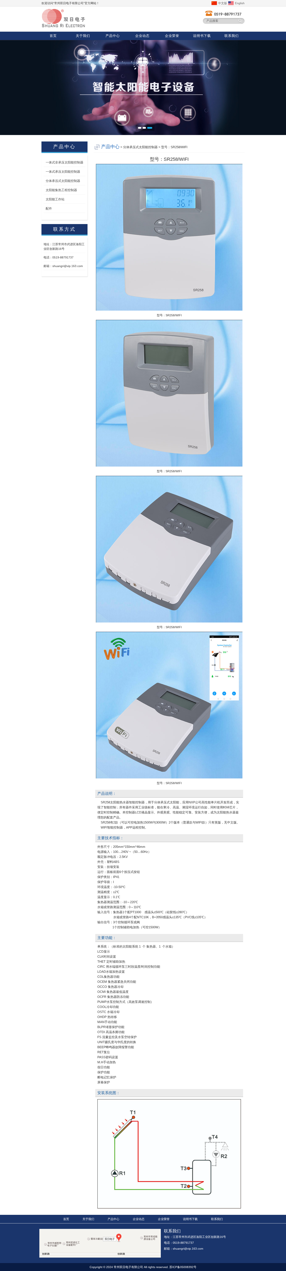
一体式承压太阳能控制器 (63, 171)
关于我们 (88, 1219)
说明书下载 (190, 1219)
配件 (49, 208)
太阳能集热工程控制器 (61, 190)
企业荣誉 (164, 1219)
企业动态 (138, 1219)
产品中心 (113, 1219)
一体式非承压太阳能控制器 (64, 162)
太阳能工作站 (55, 199)
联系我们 (217, 1219)
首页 (66, 1219)
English (240, 3)
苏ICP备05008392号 (182, 1267)
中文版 (222, 3)
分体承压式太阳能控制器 (63, 181)
